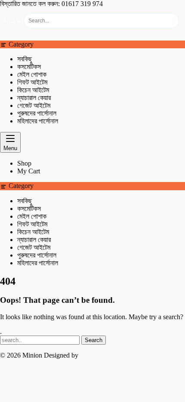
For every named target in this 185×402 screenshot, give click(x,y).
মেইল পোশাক (31, 74)
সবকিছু (24, 59)
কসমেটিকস (29, 66)
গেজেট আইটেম (33, 105)
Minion (12, 21)
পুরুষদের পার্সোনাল (36, 113)
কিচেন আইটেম (33, 90)
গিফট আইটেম (32, 82)
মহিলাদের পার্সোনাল (37, 121)
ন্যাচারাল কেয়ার (34, 97)
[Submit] (169, 21)
